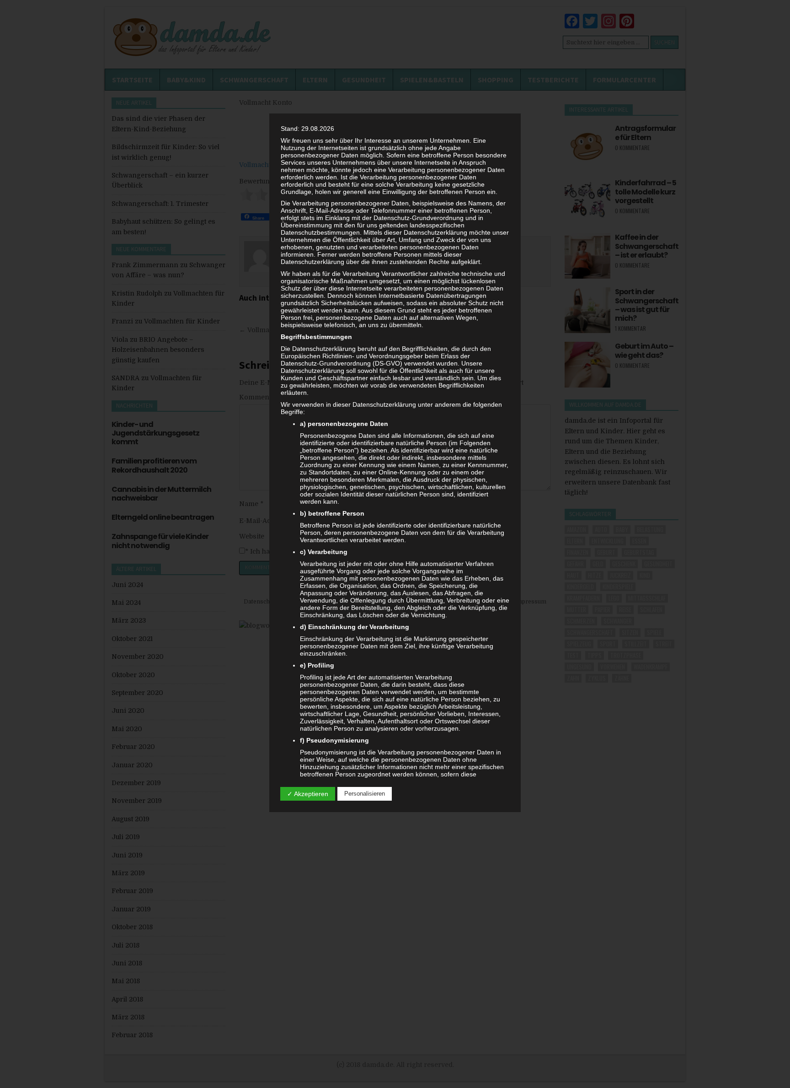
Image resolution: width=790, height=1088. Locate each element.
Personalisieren (364, 793)
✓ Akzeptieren (307, 793)
